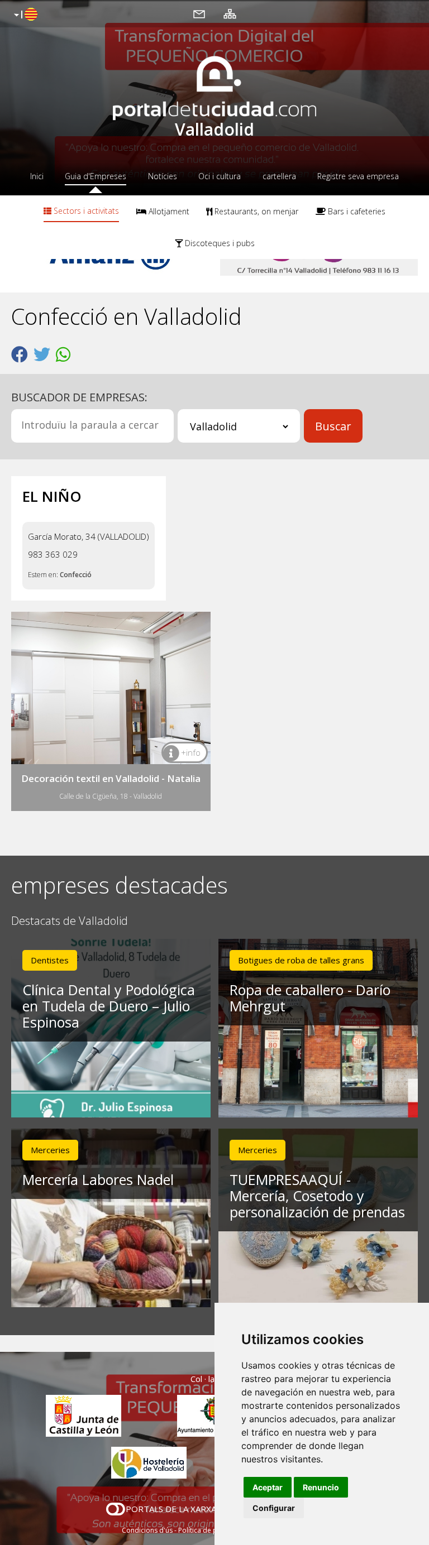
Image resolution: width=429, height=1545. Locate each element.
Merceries (50, 1149)
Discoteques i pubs (219, 243)
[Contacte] (199, 13)
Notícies (162, 176)
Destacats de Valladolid (69, 921)
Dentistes (50, 960)
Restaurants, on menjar (255, 211)
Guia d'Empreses (95, 176)
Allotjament (167, 211)
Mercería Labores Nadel (98, 1179)
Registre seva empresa (358, 176)
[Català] (24, 15)
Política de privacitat (210, 1530)
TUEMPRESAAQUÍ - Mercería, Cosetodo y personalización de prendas (317, 1195)
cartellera (279, 176)
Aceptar (267, 1487)
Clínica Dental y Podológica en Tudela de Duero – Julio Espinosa (108, 1005)
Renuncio (321, 1487)
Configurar (273, 1508)
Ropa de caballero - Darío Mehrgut (310, 997)
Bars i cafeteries (355, 211)
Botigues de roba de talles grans (301, 960)
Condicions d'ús (147, 1530)
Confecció (76, 574)
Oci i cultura (219, 176)
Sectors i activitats (85, 210)
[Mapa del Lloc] (230, 13)
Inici (37, 176)
